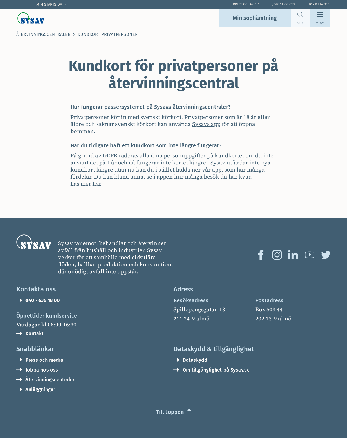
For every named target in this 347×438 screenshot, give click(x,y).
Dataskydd (195, 360)
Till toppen (170, 412)
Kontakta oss (319, 4)
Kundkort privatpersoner (108, 34)
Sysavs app (206, 124)
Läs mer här (85, 183)
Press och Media (246, 4)
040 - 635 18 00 (42, 300)
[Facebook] (261, 255)
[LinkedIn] (293, 255)
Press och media (44, 360)
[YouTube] (309, 255)
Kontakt (34, 334)
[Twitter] (326, 255)
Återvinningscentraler (43, 34)
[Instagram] (277, 255)
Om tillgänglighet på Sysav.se (216, 370)
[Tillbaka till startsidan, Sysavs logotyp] (30, 18)
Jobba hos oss (283, 4)
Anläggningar (40, 389)
